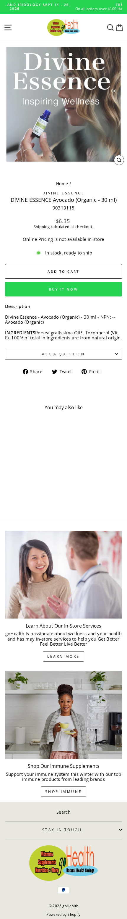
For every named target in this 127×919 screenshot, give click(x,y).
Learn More (63, 656)
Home (62, 183)
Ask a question (63, 354)
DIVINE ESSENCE (63, 193)
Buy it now (63, 289)
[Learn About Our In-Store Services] (63, 575)
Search (63, 812)
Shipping (42, 227)
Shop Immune (63, 791)
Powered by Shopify (63, 914)
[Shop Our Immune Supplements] (63, 715)
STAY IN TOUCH (62, 829)
